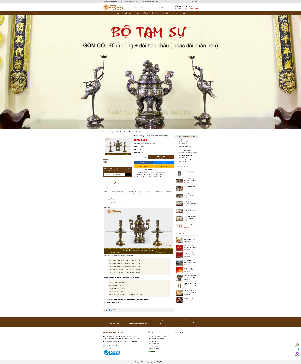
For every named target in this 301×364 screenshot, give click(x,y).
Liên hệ (185, 13)
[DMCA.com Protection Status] (152, 351)
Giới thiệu (128, 13)
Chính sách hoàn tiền (153, 346)
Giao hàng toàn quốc (185, 155)
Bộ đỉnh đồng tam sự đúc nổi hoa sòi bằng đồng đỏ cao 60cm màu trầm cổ (190, 210)
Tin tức (165, 13)
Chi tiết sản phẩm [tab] (111, 183)
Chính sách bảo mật (153, 343)
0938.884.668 (164, 166)
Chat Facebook (143, 162)
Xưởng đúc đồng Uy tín (186, 140)
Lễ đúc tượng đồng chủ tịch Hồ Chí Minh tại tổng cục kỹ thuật (131, 299)
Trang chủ (117, 13)
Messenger (297, 355)
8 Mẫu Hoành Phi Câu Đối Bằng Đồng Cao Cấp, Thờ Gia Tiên (190, 292)
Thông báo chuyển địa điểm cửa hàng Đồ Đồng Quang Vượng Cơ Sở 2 (190, 254)
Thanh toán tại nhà (185, 160)
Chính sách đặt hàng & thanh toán (157, 336)
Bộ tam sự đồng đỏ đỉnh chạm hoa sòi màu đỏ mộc (190, 218)
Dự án (156, 13)
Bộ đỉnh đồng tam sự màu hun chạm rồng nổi (116, 191)
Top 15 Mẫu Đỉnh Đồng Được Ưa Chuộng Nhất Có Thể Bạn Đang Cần (190, 277)
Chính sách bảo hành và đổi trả (156, 338)
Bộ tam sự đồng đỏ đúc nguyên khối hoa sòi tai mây (190, 225)
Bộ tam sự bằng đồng (135, 131)
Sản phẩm (146, 13)
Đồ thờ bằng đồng (114, 302)
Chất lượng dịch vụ (185, 151)
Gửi (128, 174)
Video (137, 13)
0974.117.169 (139, 1)
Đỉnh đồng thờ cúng (122, 131)
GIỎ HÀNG (178, 7)
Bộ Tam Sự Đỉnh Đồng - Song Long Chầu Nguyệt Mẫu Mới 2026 (190, 180)
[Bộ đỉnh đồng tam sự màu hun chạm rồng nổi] (113, 7)
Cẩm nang (175, 13)
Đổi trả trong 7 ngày (185, 146)
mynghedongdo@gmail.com (151, 1)
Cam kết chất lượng (153, 348)
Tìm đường (297, 346)
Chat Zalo (163, 162)
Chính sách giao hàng (153, 341)
